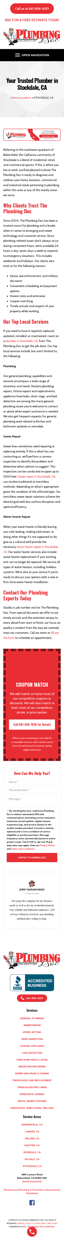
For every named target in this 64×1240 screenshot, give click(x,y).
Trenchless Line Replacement (32, 1080)
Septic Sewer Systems (32, 1101)
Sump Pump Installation (32, 1059)
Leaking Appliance (32, 1046)
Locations (25, 97)
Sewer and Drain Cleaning (32, 1073)
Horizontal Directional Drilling (32, 1108)
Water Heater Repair (32, 1066)
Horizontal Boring (32, 1094)
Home (14, 97)
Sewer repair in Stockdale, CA (36, 476)
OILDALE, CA (32, 1159)
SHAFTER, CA (32, 1145)
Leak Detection (32, 1053)
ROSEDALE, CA (32, 1152)
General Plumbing (32, 1018)
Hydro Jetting (32, 1032)
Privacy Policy (47, 845)
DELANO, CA (32, 1138)
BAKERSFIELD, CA (32, 1124)
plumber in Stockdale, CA (22, 341)
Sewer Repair (32, 1025)
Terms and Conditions (23, 848)
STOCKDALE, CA (32, 1166)
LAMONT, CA (32, 1131)
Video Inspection (32, 1039)
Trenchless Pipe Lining (32, 1087)
